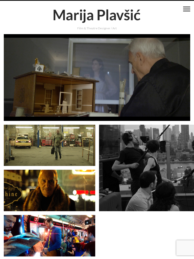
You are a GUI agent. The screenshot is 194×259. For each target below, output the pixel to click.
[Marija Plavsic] (97, 16)
